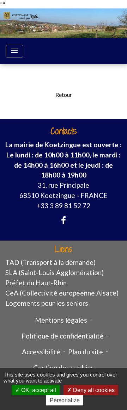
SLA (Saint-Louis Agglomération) (54, 272)
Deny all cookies (93, 390)
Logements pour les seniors (46, 303)
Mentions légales (61, 320)
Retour (63, 94)
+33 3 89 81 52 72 (63, 205)
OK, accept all (38, 390)
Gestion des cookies (63, 368)
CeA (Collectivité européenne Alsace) (62, 293)
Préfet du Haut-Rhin (36, 283)
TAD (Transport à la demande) (50, 262)
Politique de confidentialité (63, 336)
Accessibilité (41, 352)
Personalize (65, 400)
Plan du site (85, 352)
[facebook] (63, 220)
